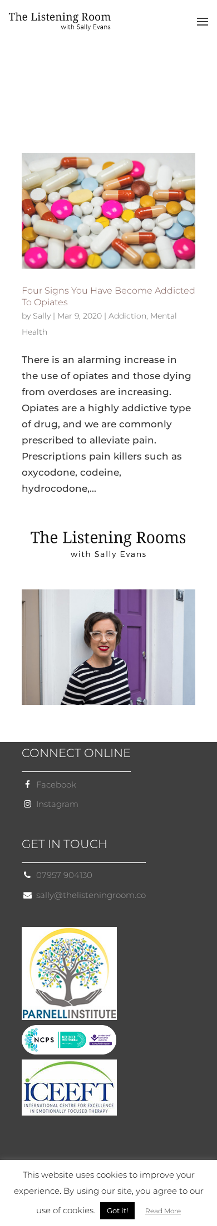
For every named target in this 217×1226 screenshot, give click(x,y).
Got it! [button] (117, 1210)
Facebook (56, 784)
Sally (42, 316)
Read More (163, 1211)
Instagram (57, 804)
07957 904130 (64, 875)
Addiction (127, 316)
